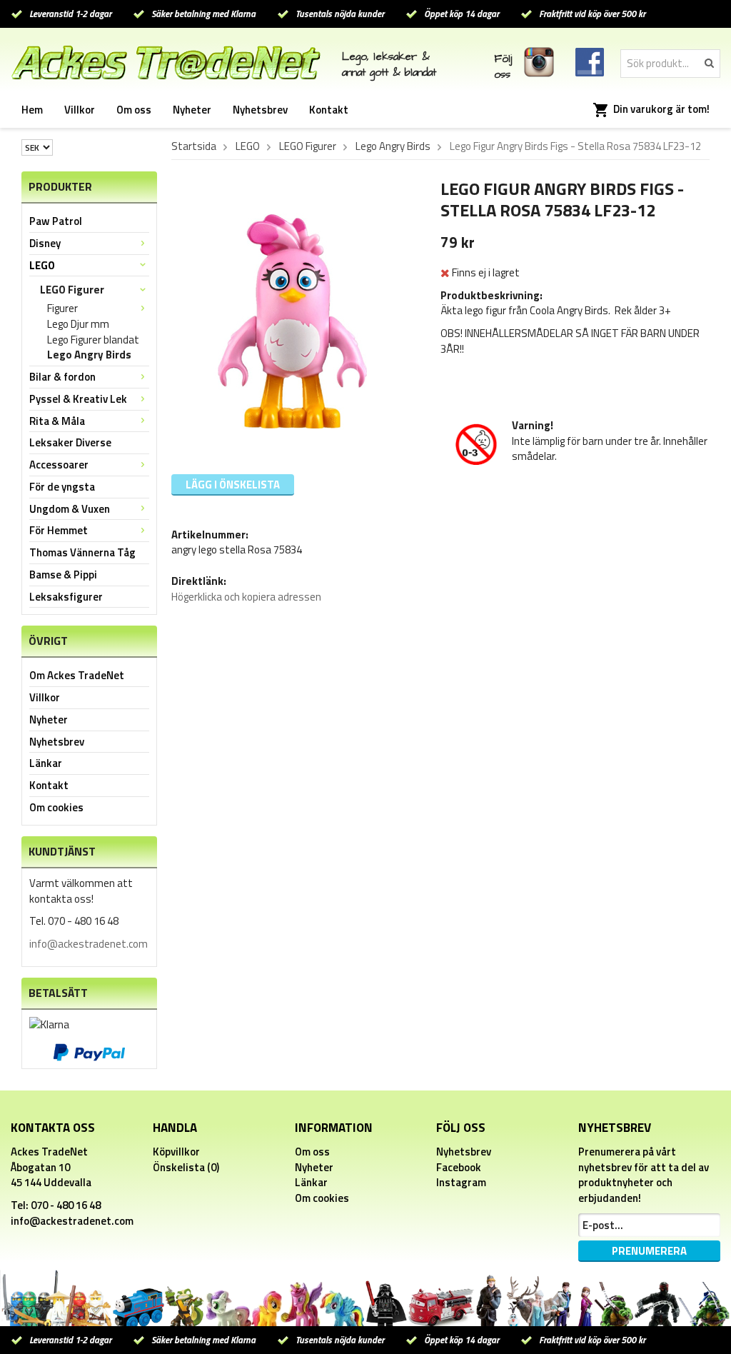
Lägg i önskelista (233, 484)
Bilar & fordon (62, 376)
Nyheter (192, 109)
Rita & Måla (57, 421)
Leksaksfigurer (66, 596)
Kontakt (328, 109)
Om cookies (56, 807)
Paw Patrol (55, 221)
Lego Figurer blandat (93, 340)
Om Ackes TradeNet (76, 675)
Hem (32, 109)
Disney (45, 243)
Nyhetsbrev (260, 109)
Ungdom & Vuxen (69, 509)
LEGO (42, 265)
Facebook (458, 1167)
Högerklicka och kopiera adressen (246, 596)
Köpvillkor (176, 1151)
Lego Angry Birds (89, 355)
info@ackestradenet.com (88, 944)
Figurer (62, 308)
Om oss (133, 109)
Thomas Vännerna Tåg (82, 552)
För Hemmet (58, 530)
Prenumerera (649, 1251)
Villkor (79, 109)
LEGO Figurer (72, 289)
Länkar (45, 763)
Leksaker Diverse (70, 442)
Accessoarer (59, 464)
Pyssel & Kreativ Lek (78, 399)
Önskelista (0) (186, 1167)
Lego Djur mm (78, 324)
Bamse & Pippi (63, 574)
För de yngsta (62, 486)
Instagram (461, 1182)
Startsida (193, 146)
